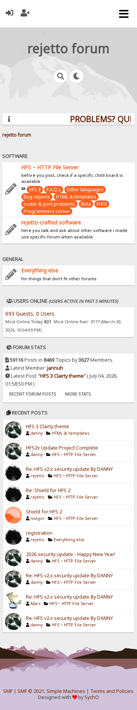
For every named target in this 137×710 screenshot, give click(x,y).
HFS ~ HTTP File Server (49, 167)
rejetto (37, 475)
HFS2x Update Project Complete (62, 448)
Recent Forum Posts (32, 394)
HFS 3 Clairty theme (62, 376)
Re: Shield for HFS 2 (48, 490)
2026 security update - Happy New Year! (70, 554)
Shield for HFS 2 (44, 511)
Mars (35, 603)
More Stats (78, 394)
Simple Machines (65, 691)
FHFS (102, 204)
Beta (86, 204)
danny (36, 433)
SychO (91, 697)
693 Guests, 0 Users (29, 313)
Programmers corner (47, 211)
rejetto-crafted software (51, 222)
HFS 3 (35, 189)
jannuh (55, 368)
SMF (8, 691)
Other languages (85, 189)
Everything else (39, 270)
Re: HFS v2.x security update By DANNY (69, 469)
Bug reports (37, 197)
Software (15, 155)
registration (39, 533)
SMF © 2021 (31, 691)
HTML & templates (76, 197)
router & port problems (49, 204)
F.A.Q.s (53, 189)
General (12, 259)
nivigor (37, 518)
